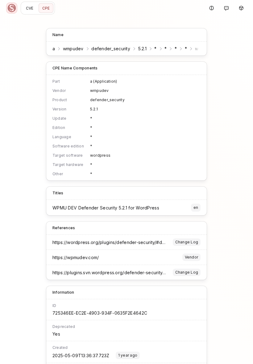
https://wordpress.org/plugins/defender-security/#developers (118, 242)
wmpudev (73, 48)
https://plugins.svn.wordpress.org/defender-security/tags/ (113, 272)
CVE (30, 8)
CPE (46, 8)
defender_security (110, 48)
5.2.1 (142, 48)
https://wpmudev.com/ (75, 257)
